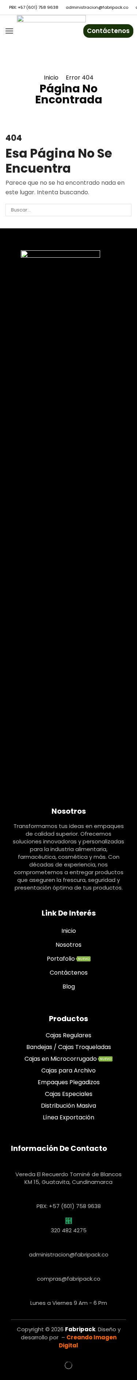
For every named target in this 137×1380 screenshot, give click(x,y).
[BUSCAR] (125, 210)
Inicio (51, 77)
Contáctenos (108, 30)
